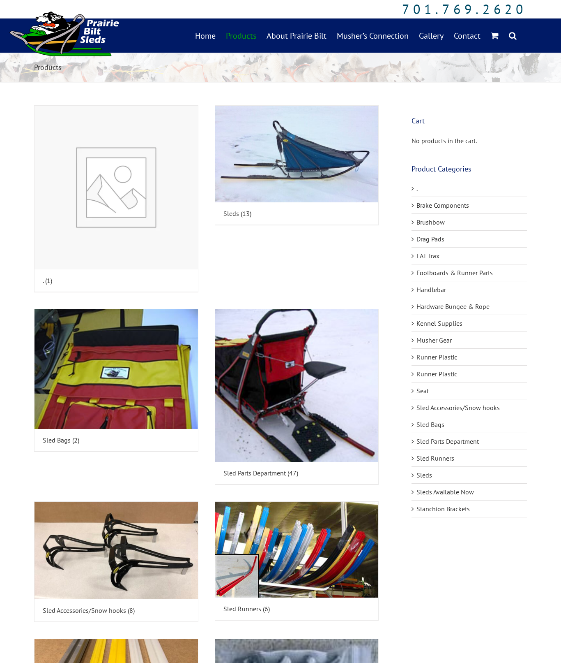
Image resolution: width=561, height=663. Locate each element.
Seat (422, 391)
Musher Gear (434, 340)
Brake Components (442, 205)
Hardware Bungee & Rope (453, 306)
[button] (513, 36)
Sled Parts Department (447, 441)
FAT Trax (427, 256)
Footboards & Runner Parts (454, 273)
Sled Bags (430, 424)
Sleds (424, 475)
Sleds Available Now (445, 492)
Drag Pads (430, 239)
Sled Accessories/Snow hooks (458, 407)
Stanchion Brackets (443, 509)
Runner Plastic (436, 357)
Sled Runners (435, 458)
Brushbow (430, 222)
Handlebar (431, 289)
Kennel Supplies (439, 323)
